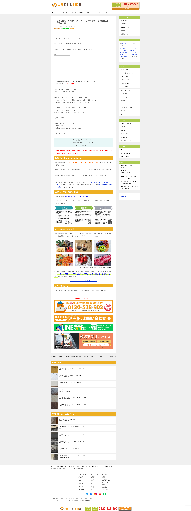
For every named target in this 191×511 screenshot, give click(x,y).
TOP (77, 466)
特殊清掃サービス (125, 34)
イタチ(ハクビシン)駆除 (126, 107)
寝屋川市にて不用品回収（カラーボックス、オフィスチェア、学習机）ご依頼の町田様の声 (100, 356)
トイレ (131, 52)
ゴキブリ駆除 (124, 97)
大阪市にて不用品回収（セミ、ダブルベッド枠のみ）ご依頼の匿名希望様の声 (68, 356)
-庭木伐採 (92, 486)
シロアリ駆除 (124, 93)
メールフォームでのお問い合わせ (125, 8)
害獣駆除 (123, 100)
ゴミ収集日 (123, 149)
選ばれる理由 (64, 12)
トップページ (80, 476)
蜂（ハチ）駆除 (124, 76)
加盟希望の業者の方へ (125, 196)
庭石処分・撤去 (124, 69)
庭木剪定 (123, 114)
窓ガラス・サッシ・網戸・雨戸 (129, 54)
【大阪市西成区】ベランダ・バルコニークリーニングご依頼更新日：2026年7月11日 (71, 435)
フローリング (123, 48)
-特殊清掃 (92, 483)
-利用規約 (103, 477)
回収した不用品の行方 (126, 137)
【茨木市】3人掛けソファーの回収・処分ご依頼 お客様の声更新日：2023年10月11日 (72, 390)
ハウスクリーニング (127, 43)
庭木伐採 (123, 110)
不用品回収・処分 (64, 28)
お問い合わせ (108, 12)
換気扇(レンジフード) (129, 50)
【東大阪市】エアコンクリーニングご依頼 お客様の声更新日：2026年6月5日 (70, 449)
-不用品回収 (93, 476)
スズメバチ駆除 (126, 83)
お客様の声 (73, 12)
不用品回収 (123, 23)
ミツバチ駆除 (125, 86)
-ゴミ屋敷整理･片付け (94, 479)
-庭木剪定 (92, 487)
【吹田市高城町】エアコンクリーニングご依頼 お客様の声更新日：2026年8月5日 (71, 427)
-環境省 (103, 484)
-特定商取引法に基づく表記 (106, 480)
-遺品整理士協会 (105, 489)
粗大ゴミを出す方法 (125, 153)
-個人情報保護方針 (105, 479)
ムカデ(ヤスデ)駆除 (125, 90)
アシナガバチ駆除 (126, 79)
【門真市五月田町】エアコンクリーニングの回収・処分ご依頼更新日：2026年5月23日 (72, 456)
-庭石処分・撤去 (93, 480)
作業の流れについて (125, 126)
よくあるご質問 (124, 133)
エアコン (129, 48)
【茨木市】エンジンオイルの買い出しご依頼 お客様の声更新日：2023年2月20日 (71, 376)
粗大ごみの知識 (126, 156)
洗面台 (126, 52)
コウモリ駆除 (124, 104)
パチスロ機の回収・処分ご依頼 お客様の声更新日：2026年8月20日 (68, 420)
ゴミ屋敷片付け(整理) (126, 27)
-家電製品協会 (104, 487)
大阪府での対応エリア (126, 123)
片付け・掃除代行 (125, 20)
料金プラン (99, 12)
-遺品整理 (92, 477)
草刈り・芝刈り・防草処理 (127, 73)
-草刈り (92, 489)
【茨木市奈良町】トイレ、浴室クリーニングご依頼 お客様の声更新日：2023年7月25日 (72, 369)
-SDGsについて (104, 486)
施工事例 (81, 12)
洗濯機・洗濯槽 (123, 56)
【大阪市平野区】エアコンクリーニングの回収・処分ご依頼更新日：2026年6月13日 (71, 442)
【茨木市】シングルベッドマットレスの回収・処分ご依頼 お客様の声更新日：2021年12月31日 (74, 398)
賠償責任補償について (82, 487)
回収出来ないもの (126, 140)
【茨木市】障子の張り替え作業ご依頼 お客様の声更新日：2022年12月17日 (70, 383)
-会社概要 (103, 476)
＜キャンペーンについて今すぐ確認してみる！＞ (83, 281)
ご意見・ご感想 (89, 12)
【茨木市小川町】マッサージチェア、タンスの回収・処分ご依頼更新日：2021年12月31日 (72, 405)
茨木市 (71, 28)
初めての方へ (55, 12)
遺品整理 (123, 30)
